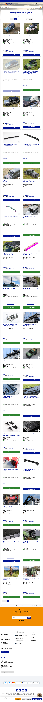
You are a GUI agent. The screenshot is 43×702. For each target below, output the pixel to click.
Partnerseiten (33, 632)
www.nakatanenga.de (4, 644)
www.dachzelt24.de (4, 643)
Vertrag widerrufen (5, 651)
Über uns (32, 637)
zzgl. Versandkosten (10, 51)
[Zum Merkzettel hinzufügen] (19, 32)
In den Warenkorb (31, 90)
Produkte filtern (22, 16)
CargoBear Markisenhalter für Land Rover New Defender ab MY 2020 (31, 289)
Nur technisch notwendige (26, 699)
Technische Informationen (35, 635)
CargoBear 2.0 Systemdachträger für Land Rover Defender (11, 35)
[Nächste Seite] (20, 19)
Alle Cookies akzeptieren (37, 699)
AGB (20, 622)
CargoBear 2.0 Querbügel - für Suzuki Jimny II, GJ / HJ (30, 360)
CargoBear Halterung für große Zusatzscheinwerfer (9, 397)
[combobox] (20, 7)
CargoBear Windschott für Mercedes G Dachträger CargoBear (30, 217)
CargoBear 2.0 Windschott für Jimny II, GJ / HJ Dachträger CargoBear (11, 254)
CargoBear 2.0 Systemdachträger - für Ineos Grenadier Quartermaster (30, 181)
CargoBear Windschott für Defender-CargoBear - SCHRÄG (30, 254)
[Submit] (29, 617)
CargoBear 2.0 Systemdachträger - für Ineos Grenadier (30, 35)
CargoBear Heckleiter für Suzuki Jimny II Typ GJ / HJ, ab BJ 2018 (31, 579)
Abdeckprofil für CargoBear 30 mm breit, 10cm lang (11, 542)
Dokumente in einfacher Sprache (21, 635)
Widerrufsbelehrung (19, 633)
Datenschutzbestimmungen (21, 621)
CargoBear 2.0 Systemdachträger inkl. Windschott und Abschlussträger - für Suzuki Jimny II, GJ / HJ (30, 72)
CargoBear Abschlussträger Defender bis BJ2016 (31, 507)
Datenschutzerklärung (20, 640)
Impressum (18, 645)
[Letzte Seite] (22, 19)
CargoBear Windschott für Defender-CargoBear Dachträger (10, 145)
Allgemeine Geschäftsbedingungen (20, 631)
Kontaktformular (9, 648)
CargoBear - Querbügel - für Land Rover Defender (11, 181)
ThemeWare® (33, 694)
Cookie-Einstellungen (19, 641)
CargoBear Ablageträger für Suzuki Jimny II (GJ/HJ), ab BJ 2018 (11, 507)
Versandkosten (19, 693)
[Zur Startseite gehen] (8, 4)
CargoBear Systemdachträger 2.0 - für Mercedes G (10, 108)
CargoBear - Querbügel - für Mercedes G (11, 216)
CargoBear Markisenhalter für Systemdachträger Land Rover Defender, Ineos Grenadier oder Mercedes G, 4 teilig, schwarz (11, 434)
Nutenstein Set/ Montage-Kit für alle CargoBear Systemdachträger (10, 325)
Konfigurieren (18, 699)
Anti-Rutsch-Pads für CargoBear (29, 433)
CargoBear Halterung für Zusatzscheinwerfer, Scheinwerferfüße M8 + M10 (11, 361)
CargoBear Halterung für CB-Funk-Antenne (10, 289)
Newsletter (32, 639)
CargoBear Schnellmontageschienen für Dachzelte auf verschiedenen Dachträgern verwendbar (31, 397)
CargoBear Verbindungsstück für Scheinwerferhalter (29, 325)
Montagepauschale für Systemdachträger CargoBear (11, 579)
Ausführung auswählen (11, 54)
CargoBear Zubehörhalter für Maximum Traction (10, 470)
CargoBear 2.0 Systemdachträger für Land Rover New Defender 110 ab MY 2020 (11, 72)
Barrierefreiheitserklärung (20, 637)
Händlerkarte (33, 631)
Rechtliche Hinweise (19, 638)
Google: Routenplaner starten (8, 672)
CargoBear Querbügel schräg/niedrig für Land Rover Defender (31, 145)
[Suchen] (40, 7)
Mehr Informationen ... (5, 700)
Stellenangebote (33, 634)
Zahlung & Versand (19, 643)
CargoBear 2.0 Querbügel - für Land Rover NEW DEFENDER (31, 470)
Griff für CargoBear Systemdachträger (30, 108)
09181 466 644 (4, 634)
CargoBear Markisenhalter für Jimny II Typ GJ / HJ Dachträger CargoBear (31, 542)
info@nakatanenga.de (5, 639)
